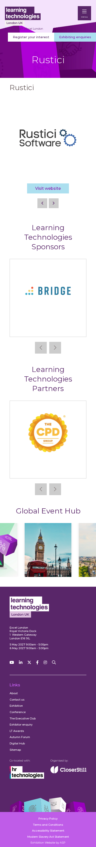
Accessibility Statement (48, 830)
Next (55, 348)
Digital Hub (17, 743)
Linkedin (20, 662)
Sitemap (15, 750)
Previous (41, 348)
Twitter (29, 662)
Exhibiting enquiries (75, 37)
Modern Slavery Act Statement (48, 836)
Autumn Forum (20, 737)
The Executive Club (23, 718)
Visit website (48, 188)
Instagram (45, 662)
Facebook (37, 662)
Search (54, 662)
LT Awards (17, 731)
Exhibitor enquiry (21, 724)
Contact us (17, 699)
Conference (18, 712)
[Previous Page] (42, 203)
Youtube (12, 662)
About (14, 693)
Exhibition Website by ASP (48, 842)
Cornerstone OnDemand (52, 329)
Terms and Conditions (48, 824)
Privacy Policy (48, 818)
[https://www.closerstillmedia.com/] (68, 772)
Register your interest (31, 37)
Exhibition (16, 705)
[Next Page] (54, 203)
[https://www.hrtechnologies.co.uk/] (27, 777)
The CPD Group (48, 470)
